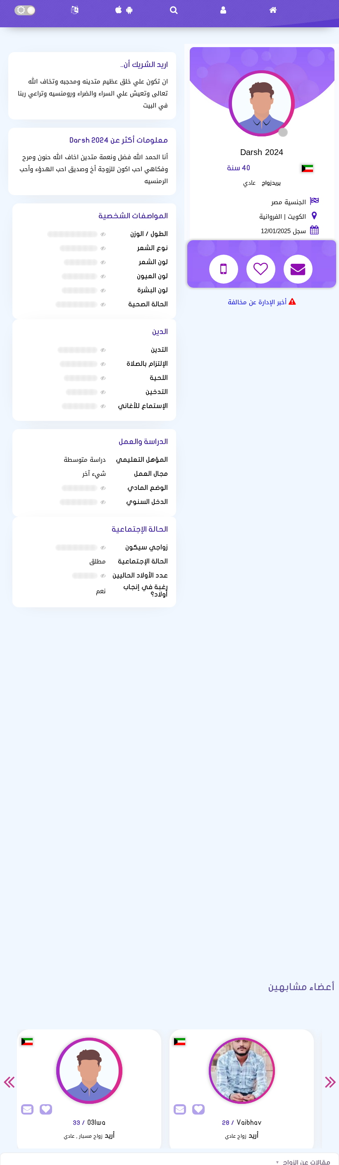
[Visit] (89, 1071)
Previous (8, 1081)
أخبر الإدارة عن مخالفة (257, 302)
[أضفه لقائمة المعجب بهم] (261, 264)
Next (330, 1081)
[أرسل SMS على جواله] (224, 264)
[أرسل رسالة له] (299, 264)
